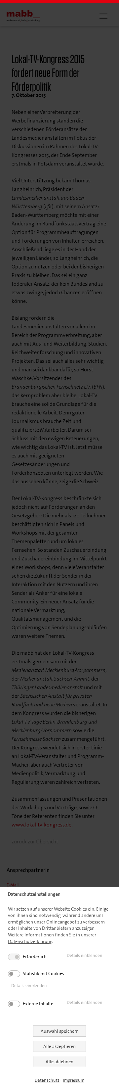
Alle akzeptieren (59, 1046)
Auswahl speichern (60, 1031)
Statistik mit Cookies (43, 973)
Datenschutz (47, 1080)
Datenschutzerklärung (30, 941)
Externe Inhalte (38, 1004)
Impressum (73, 1080)
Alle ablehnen (59, 1061)
